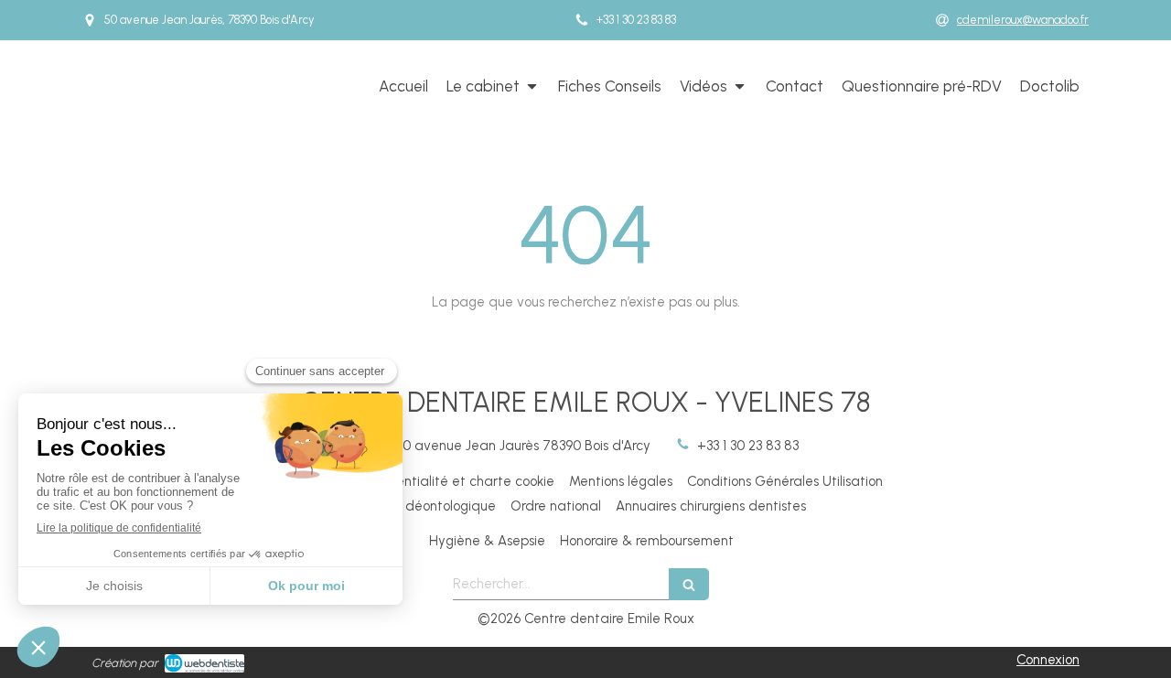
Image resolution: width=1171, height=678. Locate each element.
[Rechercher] (689, 584)
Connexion (1048, 659)
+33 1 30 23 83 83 (748, 445)
